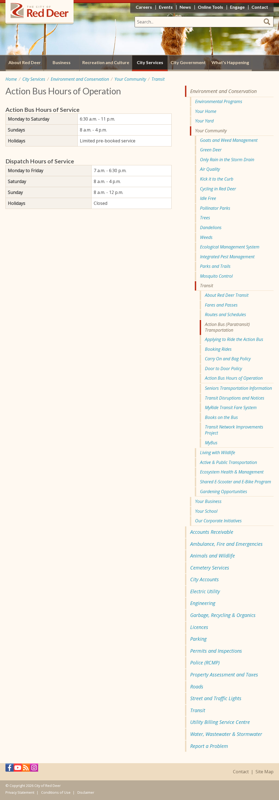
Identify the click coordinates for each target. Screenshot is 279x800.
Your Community (130, 79)
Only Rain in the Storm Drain (227, 160)
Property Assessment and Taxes (224, 674)
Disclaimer (85, 792)
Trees (205, 218)
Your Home (205, 111)
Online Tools (210, 7)
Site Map (265, 772)
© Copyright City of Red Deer (33, 785)
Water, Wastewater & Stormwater (226, 734)
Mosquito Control (216, 276)
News (185, 7)
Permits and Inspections (216, 651)
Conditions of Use (56, 792)
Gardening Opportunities (223, 492)
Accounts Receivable (211, 532)
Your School (206, 511)
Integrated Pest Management (227, 257)
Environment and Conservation (80, 79)
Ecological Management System (229, 247)
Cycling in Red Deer (218, 189)
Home (11, 79)
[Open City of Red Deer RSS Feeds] (26, 769)
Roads (196, 686)
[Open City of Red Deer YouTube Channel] (18, 769)
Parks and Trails (215, 266)
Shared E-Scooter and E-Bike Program (235, 482)
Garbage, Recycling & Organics (223, 615)
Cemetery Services (209, 567)
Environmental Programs (218, 101)
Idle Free (208, 198)
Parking (198, 639)
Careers (144, 7)
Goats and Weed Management (228, 140)
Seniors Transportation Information (238, 388)
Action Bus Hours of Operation (234, 378)
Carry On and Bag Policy (228, 359)
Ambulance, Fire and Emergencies (226, 544)
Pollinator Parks (215, 208)
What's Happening (230, 62)
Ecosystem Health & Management (231, 472)
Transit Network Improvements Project (234, 430)
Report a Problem (209, 746)
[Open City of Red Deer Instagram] (34, 769)
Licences (199, 627)
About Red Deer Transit (226, 295)
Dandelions (211, 227)
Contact (241, 772)
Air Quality (210, 169)
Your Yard (204, 121)
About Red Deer (24, 62)
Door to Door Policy (223, 368)
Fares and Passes (221, 305)
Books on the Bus (221, 417)
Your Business (208, 501)
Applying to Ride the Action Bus (234, 339)
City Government (188, 62)
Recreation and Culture (105, 62)
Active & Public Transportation (228, 462)
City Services (33, 79)
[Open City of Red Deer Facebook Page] (9, 769)
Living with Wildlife (217, 453)
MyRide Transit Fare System (231, 408)
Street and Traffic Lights (215, 698)
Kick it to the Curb (216, 179)
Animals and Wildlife (212, 555)
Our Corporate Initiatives (218, 521)
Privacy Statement (19, 792)
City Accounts (204, 579)
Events (166, 7)
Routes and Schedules (225, 314)
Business (62, 62)
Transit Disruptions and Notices (234, 398)
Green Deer (211, 150)
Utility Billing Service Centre (220, 722)
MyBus (211, 443)
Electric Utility (205, 591)
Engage (237, 7)
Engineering (202, 603)
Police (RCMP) (205, 662)
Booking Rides (218, 349)
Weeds (206, 237)
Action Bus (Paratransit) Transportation (227, 327)
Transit (158, 79)
